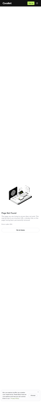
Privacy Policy (15, 398)
